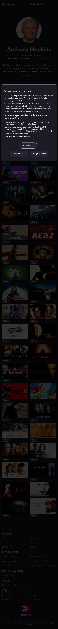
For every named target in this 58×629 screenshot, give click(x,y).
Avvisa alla (18, 153)
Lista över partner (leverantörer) (17, 136)
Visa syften (28, 145)
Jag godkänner (39, 153)
